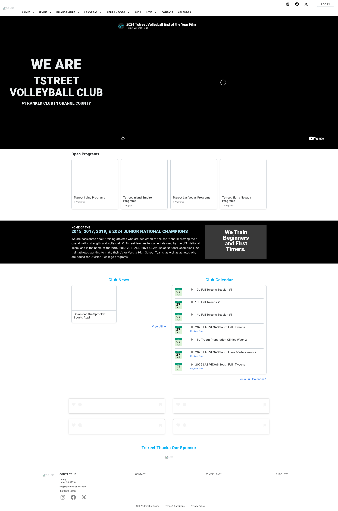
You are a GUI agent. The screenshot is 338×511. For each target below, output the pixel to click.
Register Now (197, 331)
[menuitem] (28, 12)
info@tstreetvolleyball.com (73, 486)
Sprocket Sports (151, 506)
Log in (325, 4)
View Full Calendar (251, 379)
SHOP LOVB (282, 474)
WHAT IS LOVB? (213, 474)
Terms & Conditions (174, 506)
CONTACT (140, 474)
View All (158, 326)
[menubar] (106, 12)
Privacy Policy (198, 506)
